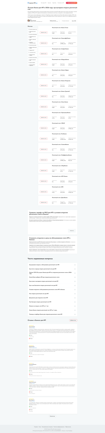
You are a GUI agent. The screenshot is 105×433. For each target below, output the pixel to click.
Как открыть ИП (43, 2)
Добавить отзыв (73, 320)
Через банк (54, 2)
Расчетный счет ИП (61, 2)
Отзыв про (33, 347)
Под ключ (49, 2)
